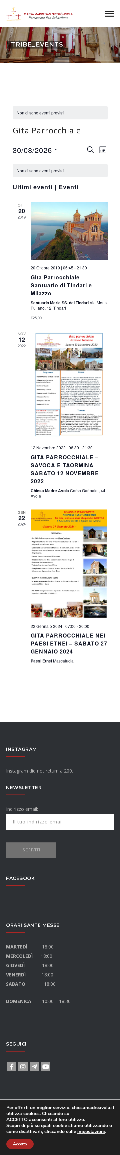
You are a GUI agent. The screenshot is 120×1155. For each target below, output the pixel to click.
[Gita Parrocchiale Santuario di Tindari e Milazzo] (69, 231)
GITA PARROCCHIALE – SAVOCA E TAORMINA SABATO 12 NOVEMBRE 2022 (65, 469)
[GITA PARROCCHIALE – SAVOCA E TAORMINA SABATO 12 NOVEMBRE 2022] (69, 385)
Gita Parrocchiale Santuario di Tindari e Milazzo (61, 285)
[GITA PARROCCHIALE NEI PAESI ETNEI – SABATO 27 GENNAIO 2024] (69, 563)
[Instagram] (23, 1066)
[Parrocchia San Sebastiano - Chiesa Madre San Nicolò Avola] (39, 13)
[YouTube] (45, 1066)
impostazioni (91, 1132)
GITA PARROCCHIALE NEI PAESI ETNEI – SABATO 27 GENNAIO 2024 (69, 643)
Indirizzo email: (22, 809)
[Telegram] (34, 1066)
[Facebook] (11, 1066)
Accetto (20, 1144)
